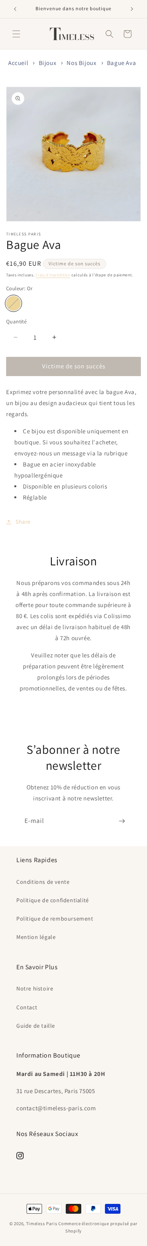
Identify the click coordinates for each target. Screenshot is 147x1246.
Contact (26, 1007)
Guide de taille (35, 1025)
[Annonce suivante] (132, 9)
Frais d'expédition (53, 275)
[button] (16, 34)
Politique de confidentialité (52, 900)
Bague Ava (121, 63)
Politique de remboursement (55, 918)
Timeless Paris (42, 1223)
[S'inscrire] (122, 821)
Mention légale (36, 937)
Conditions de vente (42, 881)
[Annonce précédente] (15, 9)
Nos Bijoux (81, 63)
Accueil (18, 63)
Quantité (16, 321)
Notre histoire (34, 988)
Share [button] (23, 521)
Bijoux (48, 63)
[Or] (13, 303)
